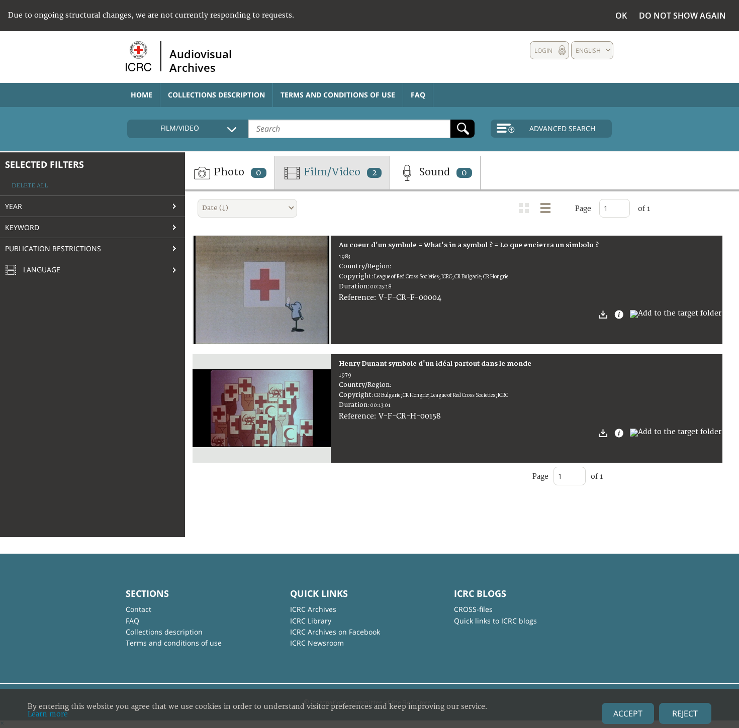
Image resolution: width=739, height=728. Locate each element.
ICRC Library (310, 621)
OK (621, 15)
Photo (236, 172)
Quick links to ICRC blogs (495, 621)
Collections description (216, 94)
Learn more (48, 714)
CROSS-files (473, 609)
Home (141, 94)
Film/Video (339, 172)
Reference (356, 297)
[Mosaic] (524, 208)
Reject (685, 713)
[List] (545, 208)
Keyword (22, 227)
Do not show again (682, 15)
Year (13, 206)
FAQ (418, 94)
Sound (441, 172)
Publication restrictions (53, 248)
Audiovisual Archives (200, 60)
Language (40, 269)
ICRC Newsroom (317, 643)
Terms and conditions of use (338, 94)
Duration (353, 286)
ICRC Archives (313, 609)
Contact (138, 609)
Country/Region (364, 266)
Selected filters (44, 164)
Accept (627, 713)
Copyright (355, 276)
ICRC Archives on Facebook (335, 632)
